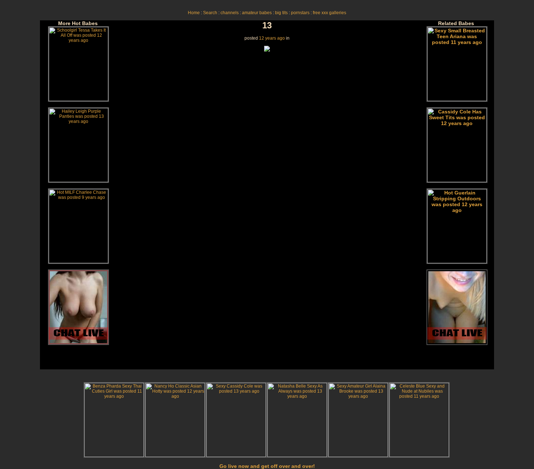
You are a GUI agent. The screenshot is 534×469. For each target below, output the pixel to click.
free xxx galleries (329, 12)
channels (230, 12)
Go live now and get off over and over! (267, 466)
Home (194, 12)
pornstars (300, 12)
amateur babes (257, 12)
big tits (281, 12)
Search (210, 12)
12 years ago (272, 38)
